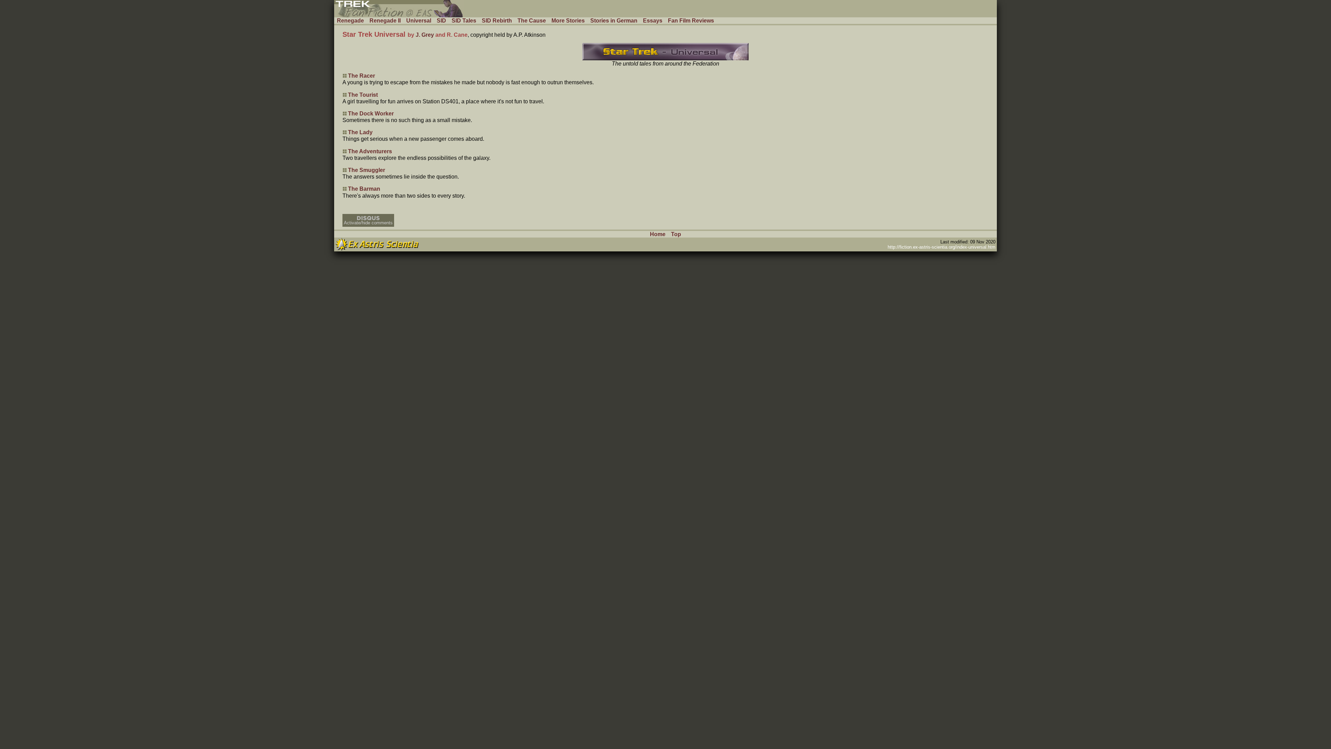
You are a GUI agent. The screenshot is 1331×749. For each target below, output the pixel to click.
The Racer (361, 76)
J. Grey (425, 35)
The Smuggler (366, 170)
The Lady (360, 132)
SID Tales (464, 21)
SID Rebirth (497, 21)
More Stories (568, 21)
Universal (418, 21)
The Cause (531, 21)
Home (658, 234)
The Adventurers (370, 151)
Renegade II (385, 21)
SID (441, 21)
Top (676, 234)
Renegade (350, 21)
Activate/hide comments (368, 222)
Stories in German (613, 21)
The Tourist (363, 95)
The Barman (364, 189)
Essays (652, 21)
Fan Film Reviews (691, 21)
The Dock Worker (371, 114)
